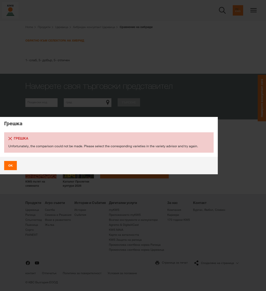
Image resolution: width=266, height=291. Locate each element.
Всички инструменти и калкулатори (133, 220)
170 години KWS (178, 220)
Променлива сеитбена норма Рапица (135, 245)
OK (10, 165)
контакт (30, 273)
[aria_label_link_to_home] (10, 10)
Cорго (29, 230)
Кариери (173, 215)
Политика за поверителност (82, 273)
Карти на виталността (124, 235)
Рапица (30, 215)
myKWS (114, 210)
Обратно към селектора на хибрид (54, 40)
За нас (172, 203)
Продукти (33, 203)
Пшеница (31, 225)
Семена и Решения (58, 215)
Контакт (200, 203)
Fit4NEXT (31, 235)
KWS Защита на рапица (125, 240)
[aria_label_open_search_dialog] (222, 10)
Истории (80, 210)
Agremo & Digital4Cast (124, 225)
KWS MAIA (116, 230)
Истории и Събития (90, 203)
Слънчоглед (33, 220)
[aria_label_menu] (253, 10)
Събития (80, 215)
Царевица (32, 210)
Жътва (49, 225)
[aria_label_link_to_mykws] (238, 10)
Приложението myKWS (125, 215)
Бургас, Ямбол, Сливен (209, 210)
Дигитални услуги (123, 203)
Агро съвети (55, 203)
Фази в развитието (58, 220)
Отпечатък (49, 273)
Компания (174, 210)
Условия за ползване (122, 273)
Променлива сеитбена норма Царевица (136, 250)
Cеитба (50, 210)
